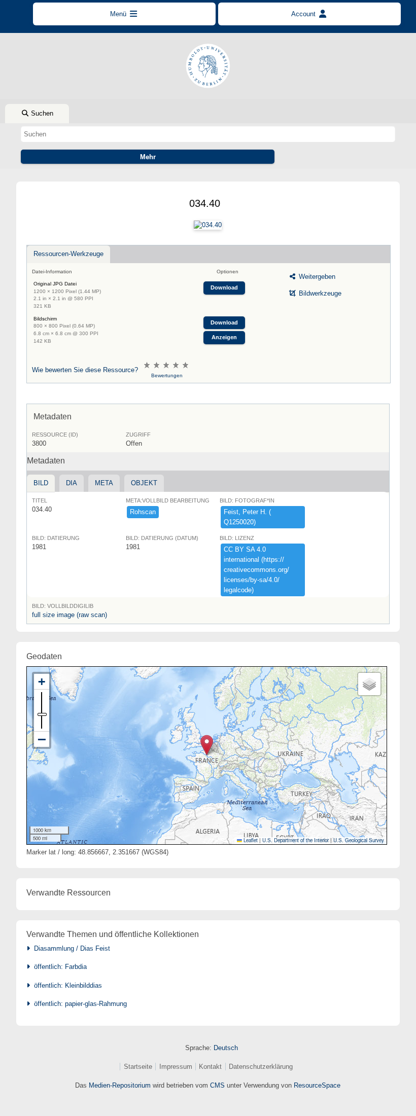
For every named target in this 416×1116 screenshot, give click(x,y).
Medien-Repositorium (120, 1085)
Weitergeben (316, 276)
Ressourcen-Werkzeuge (68, 254)
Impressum (175, 1066)
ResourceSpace (317, 1085)
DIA (71, 483)
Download (224, 287)
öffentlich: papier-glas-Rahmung (78, 1003)
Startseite (138, 1066)
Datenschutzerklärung (261, 1066)
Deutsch (226, 1048)
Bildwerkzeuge (319, 293)
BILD (40, 483)
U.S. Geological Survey (358, 840)
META (104, 483)
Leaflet (250, 840)
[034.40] (208, 225)
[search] (208, 134)
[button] (206, 745)
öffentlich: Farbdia (58, 966)
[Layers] (369, 684)
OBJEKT (144, 483)
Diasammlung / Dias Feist (70, 948)
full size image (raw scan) (69, 615)
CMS (217, 1085)
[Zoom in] (41, 682)
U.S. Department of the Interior (295, 840)
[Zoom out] (41, 739)
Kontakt (210, 1066)
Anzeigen (224, 337)
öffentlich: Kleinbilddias (66, 985)
